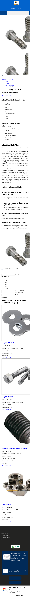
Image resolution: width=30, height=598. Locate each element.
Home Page (5, 535)
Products (7, 83)
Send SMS (16, 582)
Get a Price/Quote (6, 95)
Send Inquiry (7, 78)
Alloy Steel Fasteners (10, 85)
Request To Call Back (7, 79)
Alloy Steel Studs (7, 397)
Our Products (5, 539)
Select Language (19, 595)
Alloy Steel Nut (7, 504)
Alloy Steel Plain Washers (10, 343)
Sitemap (4, 544)
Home (6, 81)
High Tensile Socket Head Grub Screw (14, 448)
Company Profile (6, 537)
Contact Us (5, 542)
